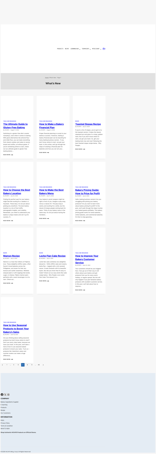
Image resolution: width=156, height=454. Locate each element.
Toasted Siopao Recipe (88, 124)
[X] (5, 394)
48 (39, 365)
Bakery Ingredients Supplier (10, 402)
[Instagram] (8, 394)
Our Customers (5, 413)
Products (60, 49)
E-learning (4, 405)
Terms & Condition (7, 426)
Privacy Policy (5, 423)
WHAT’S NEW (5, 428)
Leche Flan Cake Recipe (52, 255)
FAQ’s (2, 420)
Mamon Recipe (11, 255)
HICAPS (7, 130)
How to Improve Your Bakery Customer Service (86, 259)
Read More (8, 154)
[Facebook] (2, 394)
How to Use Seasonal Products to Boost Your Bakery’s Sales (16, 328)
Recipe (67, 49)
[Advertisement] (78, 12)
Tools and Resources (9, 121)
